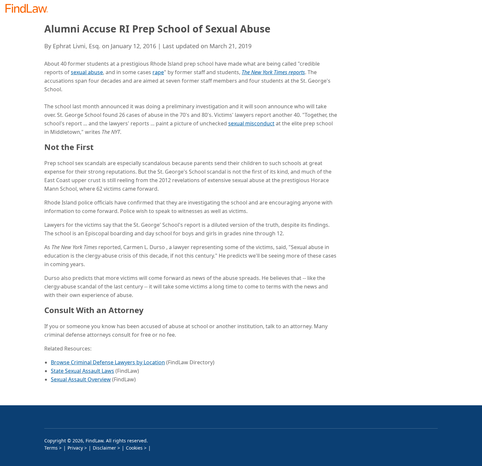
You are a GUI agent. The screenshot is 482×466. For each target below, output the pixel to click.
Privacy (75, 448)
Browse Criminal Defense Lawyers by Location (108, 362)
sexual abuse (87, 72)
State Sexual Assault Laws (82, 370)
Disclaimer (104, 448)
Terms (51, 448)
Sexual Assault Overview (81, 379)
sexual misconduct (251, 123)
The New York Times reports (273, 72)
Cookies (134, 448)
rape (158, 72)
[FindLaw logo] (29, 9)
